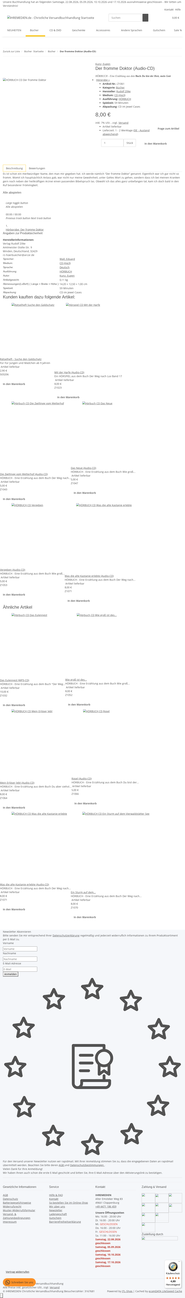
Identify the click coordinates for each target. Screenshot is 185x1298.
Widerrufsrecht (12, 1206)
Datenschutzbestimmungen (87, 1165)
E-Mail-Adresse (12, 963)
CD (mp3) (119, 95)
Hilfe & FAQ (56, 1195)
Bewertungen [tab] (37, 168)
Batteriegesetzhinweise (17, 1202)
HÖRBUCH (125, 99)
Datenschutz (10, 1199)
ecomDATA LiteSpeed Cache (165, 1291)
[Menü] (179, 1262)
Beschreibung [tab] (14, 168)
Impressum (10, 1221)
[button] (160, 17)
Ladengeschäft (58, 1214)
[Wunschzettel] (166, 17)
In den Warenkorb (14, 384)
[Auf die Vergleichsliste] (6, 74)
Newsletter (55, 1210)
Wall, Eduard (67, 259)
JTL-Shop (127, 1291)
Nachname (9, 953)
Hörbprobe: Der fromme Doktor (25, 229)
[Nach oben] (1, 1295)
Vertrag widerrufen (17, 1272)
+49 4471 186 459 (105, 1206)
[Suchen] (145, 18)
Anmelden (10, 974)
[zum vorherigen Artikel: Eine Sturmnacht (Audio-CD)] (99, 52)
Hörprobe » (103, 80)
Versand (123, 122)
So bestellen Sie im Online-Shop (68, 1202)
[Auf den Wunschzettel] (12, 74)
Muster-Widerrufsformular (19, 1210)
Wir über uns (57, 1206)
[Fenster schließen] (6, 66)
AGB (61, 1165)
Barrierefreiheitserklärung (65, 1221)
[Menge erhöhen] (126, 151)
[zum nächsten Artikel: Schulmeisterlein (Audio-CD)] (105, 52)
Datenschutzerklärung (66, 935)
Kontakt (169, 9)
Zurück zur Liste (11, 51)
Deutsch (65, 267)
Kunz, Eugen (102, 64)
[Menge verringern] (98, 143)
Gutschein (55, 1218)
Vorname (8, 943)
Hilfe (178, 9)
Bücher (120, 87)
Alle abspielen (14, 206)
